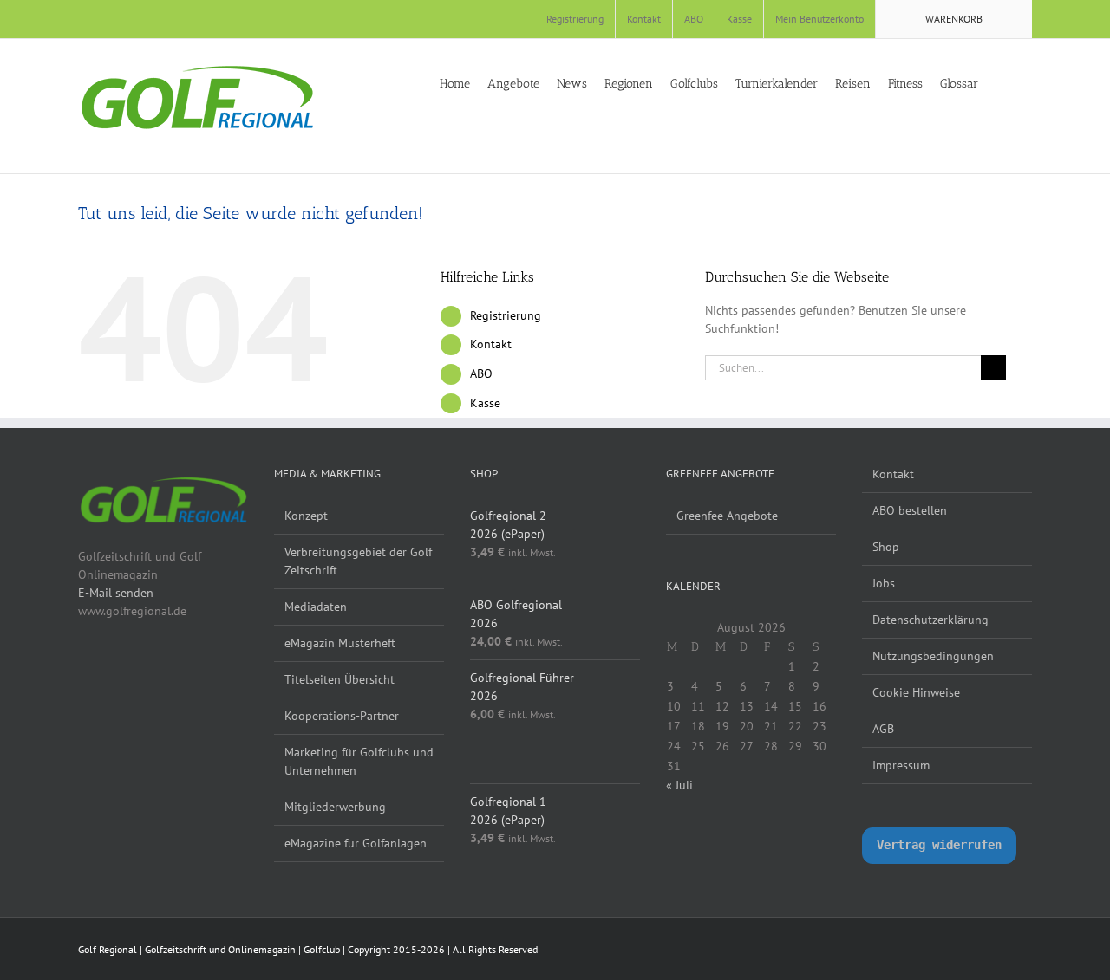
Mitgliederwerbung (335, 807)
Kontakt (491, 344)
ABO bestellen (909, 510)
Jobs (883, 583)
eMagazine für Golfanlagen (355, 843)
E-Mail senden (115, 592)
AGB (883, 729)
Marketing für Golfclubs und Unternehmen (359, 761)
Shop (885, 547)
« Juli (679, 785)
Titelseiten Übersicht (339, 679)
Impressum (901, 765)
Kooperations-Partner (341, 716)
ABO (481, 373)
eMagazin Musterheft (339, 643)
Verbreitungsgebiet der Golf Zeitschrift (358, 561)
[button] (1027, 82)
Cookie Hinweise (916, 692)
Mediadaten (315, 606)
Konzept (306, 515)
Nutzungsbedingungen (933, 656)
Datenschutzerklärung (930, 619)
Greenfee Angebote (727, 515)
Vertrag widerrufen (939, 845)
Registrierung (505, 315)
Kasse (485, 403)
